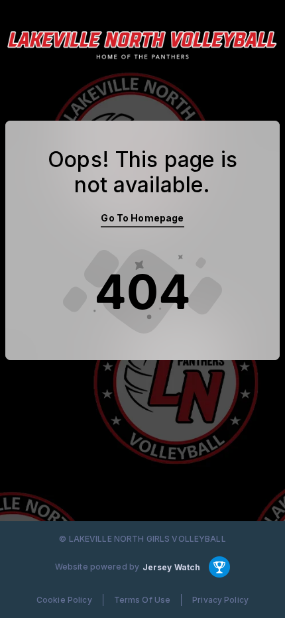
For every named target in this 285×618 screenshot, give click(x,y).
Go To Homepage (142, 217)
